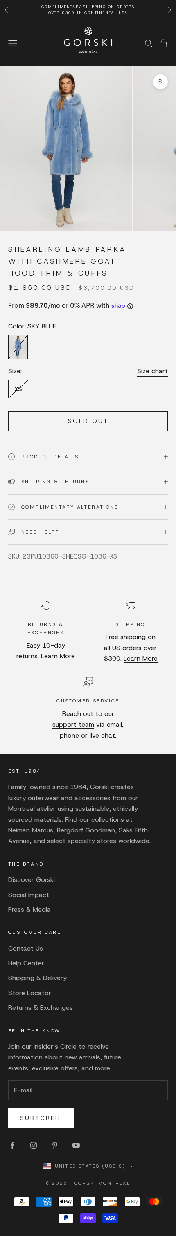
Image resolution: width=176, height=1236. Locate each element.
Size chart (152, 371)
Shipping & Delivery (37, 978)
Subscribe (41, 1118)
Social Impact (28, 895)
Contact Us (25, 948)
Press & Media (29, 909)
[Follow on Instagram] (33, 1145)
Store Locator (29, 993)
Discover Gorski (31, 879)
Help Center (26, 963)
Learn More (58, 656)
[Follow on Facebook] (12, 1145)
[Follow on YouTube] (76, 1145)
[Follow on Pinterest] (55, 1145)
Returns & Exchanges (40, 1007)
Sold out (88, 421)
